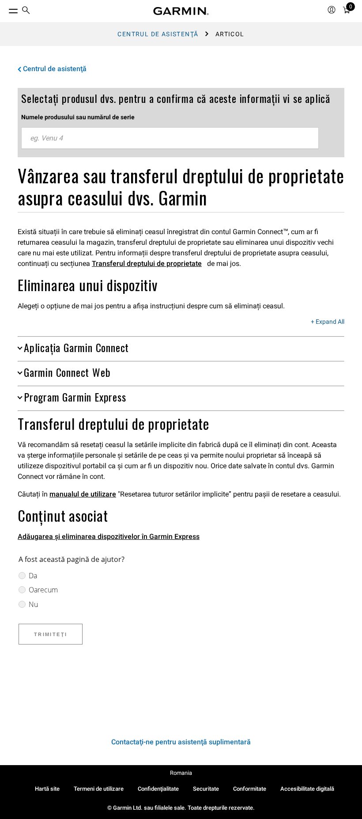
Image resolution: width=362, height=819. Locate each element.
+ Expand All (327, 322)
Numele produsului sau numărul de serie (78, 117)
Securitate (206, 788)
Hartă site (47, 788)
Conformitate (249, 788)
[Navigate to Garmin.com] (181, 11)
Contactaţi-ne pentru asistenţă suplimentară (181, 742)
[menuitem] (26, 11)
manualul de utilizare (82, 494)
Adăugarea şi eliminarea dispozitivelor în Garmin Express (109, 536)
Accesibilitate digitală (307, 788)
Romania (181, 773)
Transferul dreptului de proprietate (147, 263)
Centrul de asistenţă (157, 34)
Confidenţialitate (158, 788)
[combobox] (170, 138)
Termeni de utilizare (99, 788)
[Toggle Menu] (5, 9)
